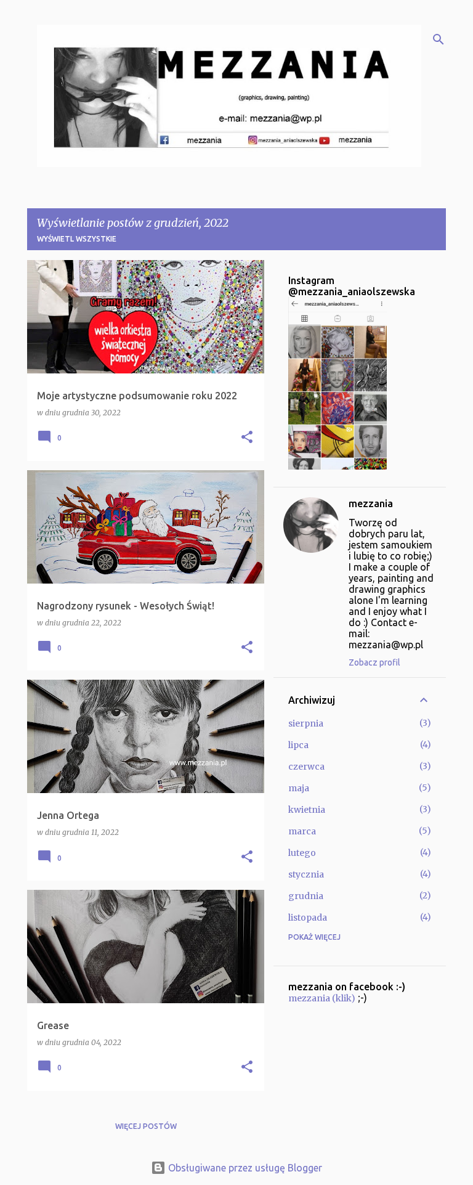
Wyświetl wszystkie (76, 239)
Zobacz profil (374, 662)
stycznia (306, 874)
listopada (307, 917)
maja (298, 788)
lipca (298, 745)
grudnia (305, 896)
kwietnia (306, 809)
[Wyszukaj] (438, 39)
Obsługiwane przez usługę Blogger (244, 1167)
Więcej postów (146, 1126)
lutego (302, 852)
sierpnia (305, 723)
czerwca (306, 766)
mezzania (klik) (321, 998)
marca (302, 831)
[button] (247, 438)
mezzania (371, 503)
